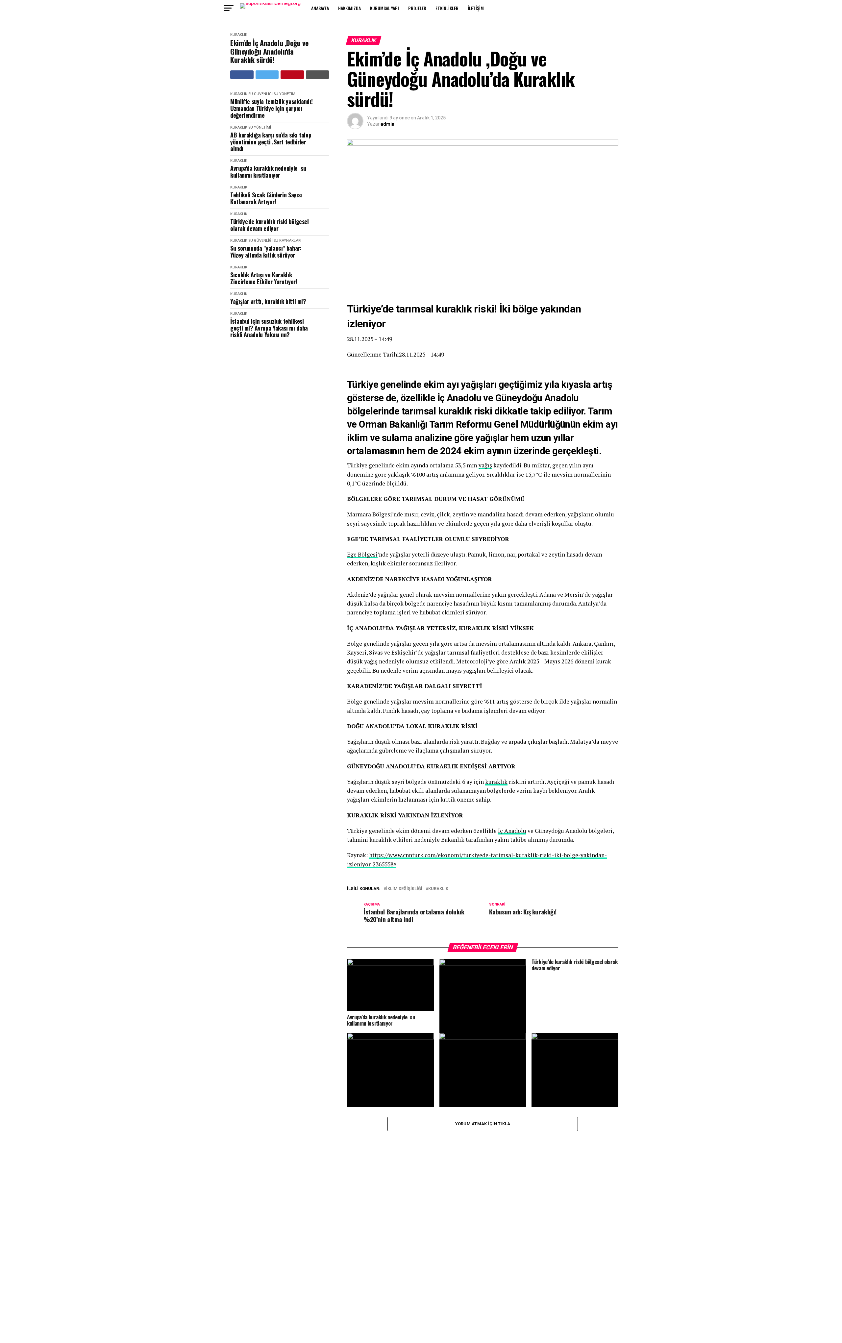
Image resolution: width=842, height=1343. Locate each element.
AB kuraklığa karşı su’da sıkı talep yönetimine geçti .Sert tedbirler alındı (270, 142)
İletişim (476, 8)
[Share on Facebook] (242, 74)
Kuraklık (238, 35)
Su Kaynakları (287, 240)
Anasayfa (320, 8)
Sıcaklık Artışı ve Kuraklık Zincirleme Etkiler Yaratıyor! (263, 278)
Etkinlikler (446, 8)
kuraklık (496, 781)
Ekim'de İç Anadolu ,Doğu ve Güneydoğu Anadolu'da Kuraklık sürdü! (269, 51)
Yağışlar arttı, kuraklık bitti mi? (268, 301)
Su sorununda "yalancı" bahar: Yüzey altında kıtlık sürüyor (266, 251)
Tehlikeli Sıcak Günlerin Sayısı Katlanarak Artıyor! (266, 198)
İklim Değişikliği (404, 889)
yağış (485, 465)
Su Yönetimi (285, 94)
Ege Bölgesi (362, 554)
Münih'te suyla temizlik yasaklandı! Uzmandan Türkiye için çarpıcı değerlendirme (271, 108)
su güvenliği (260, 94)
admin (387, 124)
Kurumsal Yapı (384, 8)
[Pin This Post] (292, 74)
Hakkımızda (349, 8)
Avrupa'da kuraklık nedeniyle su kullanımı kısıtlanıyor (268, 171)
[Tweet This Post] (267, 74)
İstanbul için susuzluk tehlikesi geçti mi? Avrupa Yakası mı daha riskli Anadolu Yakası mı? (269, 328)
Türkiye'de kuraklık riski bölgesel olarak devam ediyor (269, 225)
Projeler (417, 8)
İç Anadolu (512, 830)
